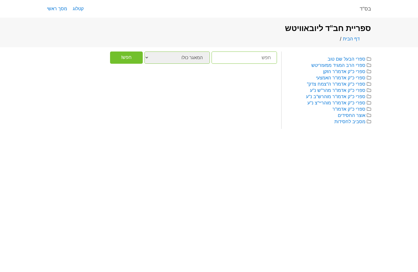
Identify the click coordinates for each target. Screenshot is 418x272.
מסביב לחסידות (349, 121)
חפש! (126, 57)
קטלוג (78, 8)
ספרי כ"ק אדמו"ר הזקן (344, 71)
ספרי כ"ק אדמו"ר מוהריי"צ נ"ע (336, 103)
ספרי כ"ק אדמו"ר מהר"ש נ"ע (337, 90)
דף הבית (351, 39)
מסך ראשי (57, 8)
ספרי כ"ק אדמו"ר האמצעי (340, 78)
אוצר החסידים (351, 115)
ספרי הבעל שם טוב (346, 59)
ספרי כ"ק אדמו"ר (348, 109)
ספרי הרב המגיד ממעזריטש (338, 65)
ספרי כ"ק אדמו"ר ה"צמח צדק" (336, 84)
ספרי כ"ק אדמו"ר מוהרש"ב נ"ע (335, 96)
